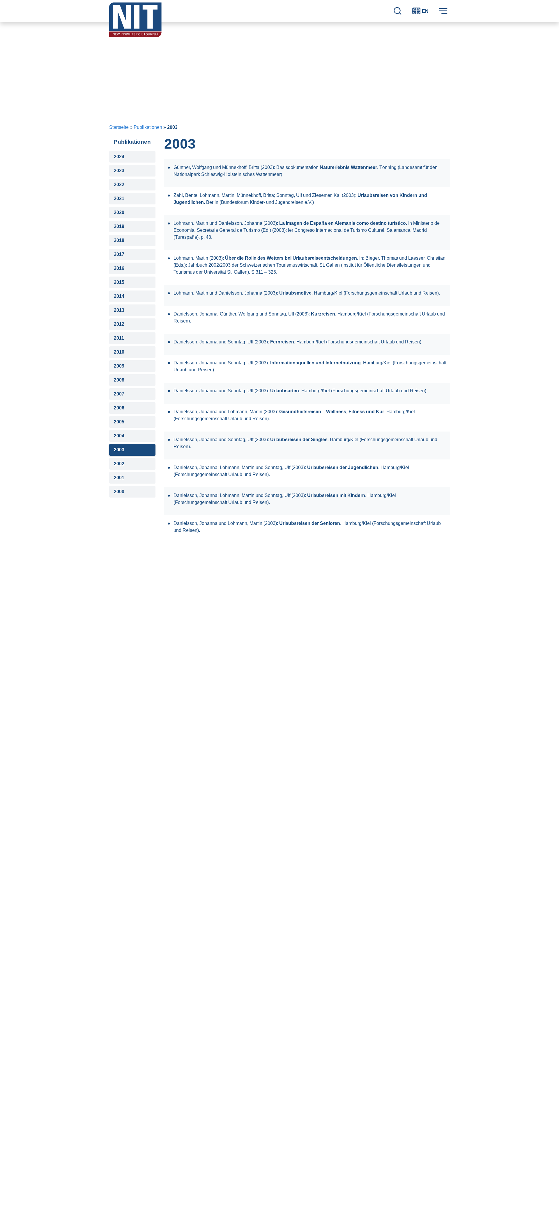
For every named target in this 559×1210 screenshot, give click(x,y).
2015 (119, 282)
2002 (119, 463)
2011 (119, 338)
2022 (119, 184)
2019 (119, 226)
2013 (119, 310)
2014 (119, 296)
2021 (119, 198)
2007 (119, 393)
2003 (119, 449)
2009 (119, 365)
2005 (119, 421)
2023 (119, 170)
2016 (119, 268)
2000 (119, 491)
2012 (119, 324)
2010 (119, 352)
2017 (119, 254)
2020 (119, 212)
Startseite (119, 127)
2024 (119, 156)
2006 (119, 407)
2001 (119, 477)
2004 (119, 435)
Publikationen (148, 127)
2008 (119, 379)
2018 (119, 240)
